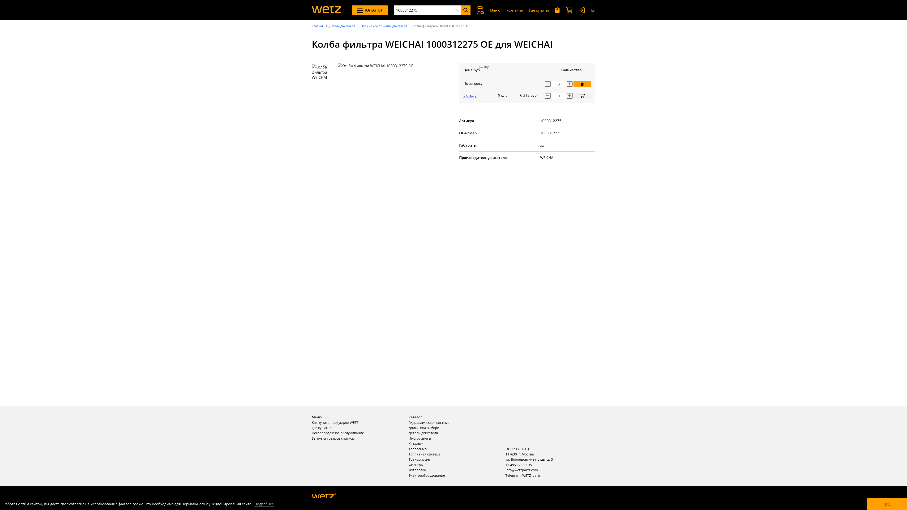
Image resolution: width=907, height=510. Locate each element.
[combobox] (427, 10)
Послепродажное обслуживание (338, 433)
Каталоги (416, 443)
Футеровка (417, 470)
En (593, 10)
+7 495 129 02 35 (518, 465)
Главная (318, 26)
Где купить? (539, 10)
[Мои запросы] (557, 10)
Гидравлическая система (429, 422)
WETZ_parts (531, 475)
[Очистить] (457, 10)
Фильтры (416, 465)
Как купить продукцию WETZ (335, 422)
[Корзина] (569, 10)
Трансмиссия (419, 459)
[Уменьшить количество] (548, 84)
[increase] (569, 96)
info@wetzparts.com (521, 470)
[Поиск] (466, 10)
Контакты (514, 10)
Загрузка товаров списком (333, 438)
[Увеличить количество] (569, 84)
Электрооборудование (427, 475)
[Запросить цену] (582, 84)
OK (887, 504)
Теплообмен (418, 449)
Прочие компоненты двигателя (384, 26)
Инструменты (420, 438)
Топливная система (425, 454)
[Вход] (581, 10)
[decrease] (548, 96)
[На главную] (326, 10)
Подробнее (264, 504)
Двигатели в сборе (424, 427)
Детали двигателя (342, 26)
